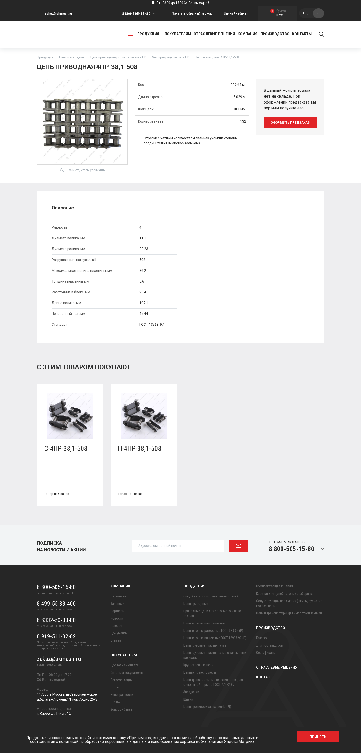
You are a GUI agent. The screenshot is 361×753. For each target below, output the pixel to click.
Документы (119, 633)
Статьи (116, 702)
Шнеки (188, 699)
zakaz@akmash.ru (58, 13)
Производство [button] (274, 34)
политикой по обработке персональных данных (103, 741)
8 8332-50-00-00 (56, 620)
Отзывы (116, 640)
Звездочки (191, 692)
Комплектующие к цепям (274, 586)
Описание (63, 208)
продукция (148, 34)
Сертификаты (266, 653)
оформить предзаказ (290, 122)
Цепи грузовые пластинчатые (204, 645)
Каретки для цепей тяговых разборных (284, 594)
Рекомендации (122, 680)
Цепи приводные (71, 57)
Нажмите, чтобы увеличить (86, 170)
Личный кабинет (236, 13)
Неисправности (122, 695)
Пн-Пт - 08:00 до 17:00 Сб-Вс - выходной (180, 3)
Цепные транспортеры (199, 672)
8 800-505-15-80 (136, 14)
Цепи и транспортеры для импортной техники (289, 613)
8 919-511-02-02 (56, 636)
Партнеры (118, 611)
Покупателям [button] (178, 34)
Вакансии (117, 604)
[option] (70, 448)
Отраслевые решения (214, 34)
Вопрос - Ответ (121, 709)
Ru (318, 13)
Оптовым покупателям (127, 673)
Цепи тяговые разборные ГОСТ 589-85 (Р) (213, 631)
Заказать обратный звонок (192, 13)
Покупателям (124, 655)
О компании (119, 596)
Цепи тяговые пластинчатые (204, 623)
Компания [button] (247, 34)
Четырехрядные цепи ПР (170, 57)
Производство (270, 628)
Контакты (302, 34)
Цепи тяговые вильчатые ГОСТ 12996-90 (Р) (214, 638)
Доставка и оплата (125, 665)
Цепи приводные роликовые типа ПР (118, 57)
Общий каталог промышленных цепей (210, 596)
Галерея (116, 626)
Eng (305, 13)
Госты (115, 687)
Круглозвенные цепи (198, 665)
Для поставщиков (269, 645)
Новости (117, 618)
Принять (318, 737)
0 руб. (279, 13)
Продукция (45, 57)
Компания (120, 586)
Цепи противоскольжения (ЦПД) (207, 707)
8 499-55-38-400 (56, 603)
